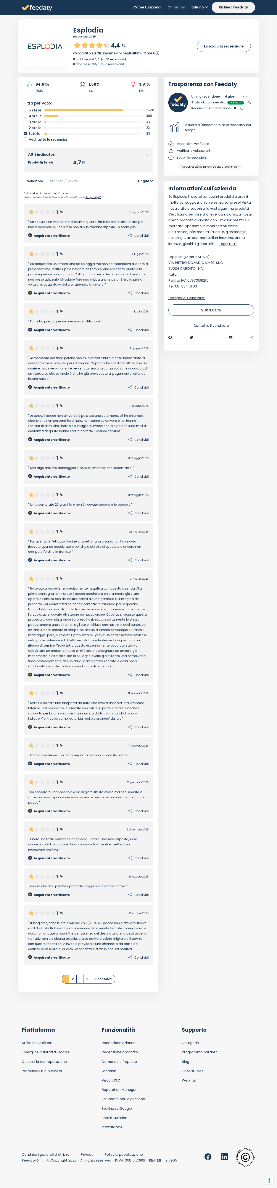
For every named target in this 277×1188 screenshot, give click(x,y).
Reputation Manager (119, 1089)
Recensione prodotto (120, 1052)
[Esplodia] (45, 46)
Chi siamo (176, 7)
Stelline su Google (117, 1108)
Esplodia (88, 30)
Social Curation (114, 1117)
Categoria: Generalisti (186, 298)
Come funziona (147, 7)
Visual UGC (111, 1080)
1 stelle (34, 133)
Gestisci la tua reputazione (44, 1061)
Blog (185, 1061)
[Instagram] (252, 337)
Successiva (103, 979)
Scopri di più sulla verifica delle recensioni (209, 166)
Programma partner (199, 1052)
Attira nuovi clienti (37, 1042)
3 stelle (35, 121)
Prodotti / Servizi (63, 181)
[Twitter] (191, 337)
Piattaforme (112, 1127)
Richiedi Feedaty (233, 7)
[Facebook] (170, 337)
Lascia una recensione (224, 46)
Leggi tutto (228, 243)
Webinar (189, 1080)
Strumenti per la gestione (123, 1098)
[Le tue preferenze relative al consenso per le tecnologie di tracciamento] (269, 1180)
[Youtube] (231, 337)
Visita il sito (211, 310)
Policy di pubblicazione (124, 1154)
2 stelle (35, 127)
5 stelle (35, 110)
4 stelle (35, 116)
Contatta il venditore (211, 325)
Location (109, 1071)
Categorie (190, 1042)
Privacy (87, 1154)
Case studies (192, 1071)
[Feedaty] (37, 8)
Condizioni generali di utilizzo (45, 1154)
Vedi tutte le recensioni (49, 139)
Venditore (35, 181)
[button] (211, 127)
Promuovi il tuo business (42, 1071)
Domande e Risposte (119, 1061)
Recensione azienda (118, 1042)
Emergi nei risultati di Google (46, 1052)
